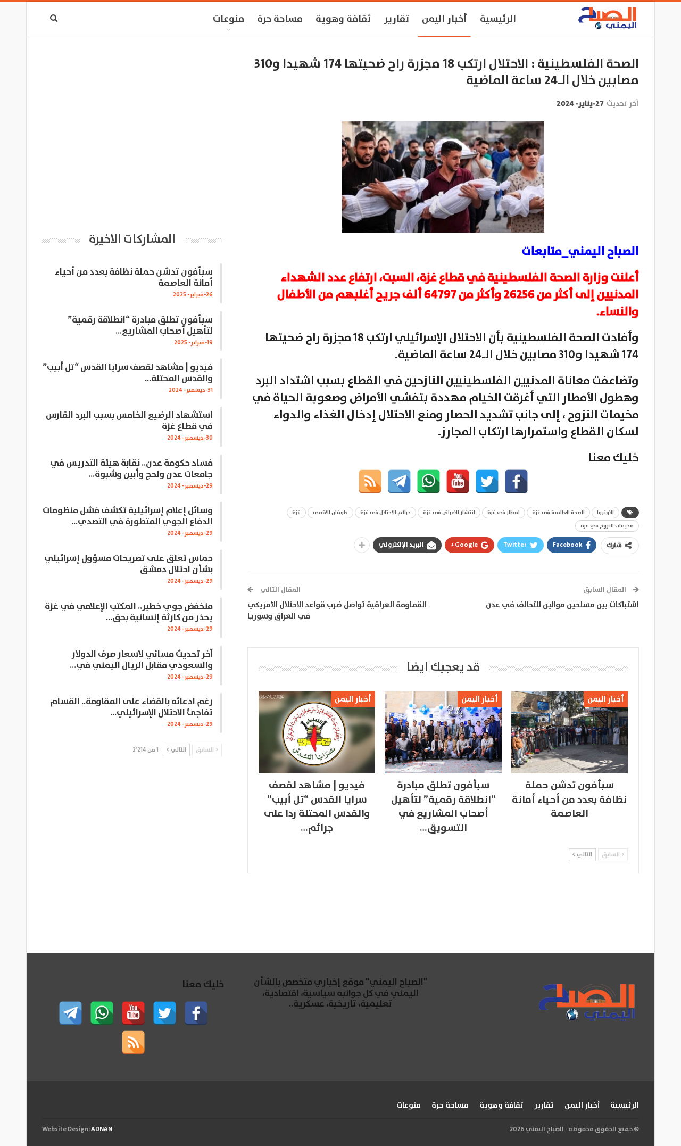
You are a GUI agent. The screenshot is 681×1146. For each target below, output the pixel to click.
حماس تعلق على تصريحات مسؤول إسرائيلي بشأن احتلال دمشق (128, 564)
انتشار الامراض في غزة (449, 512)
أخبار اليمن (444, 19)
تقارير (396, 19)
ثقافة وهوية (343, 19)
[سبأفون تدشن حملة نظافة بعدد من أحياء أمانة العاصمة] (569, 732)
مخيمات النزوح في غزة (607, 526)
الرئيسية (498, 19)
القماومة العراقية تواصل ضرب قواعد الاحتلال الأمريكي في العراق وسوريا (337, 610)
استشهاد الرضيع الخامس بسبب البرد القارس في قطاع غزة (129, 421)
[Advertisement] (132, 130)
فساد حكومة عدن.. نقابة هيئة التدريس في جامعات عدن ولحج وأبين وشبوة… (131, 469)
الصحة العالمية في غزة (558, 512)
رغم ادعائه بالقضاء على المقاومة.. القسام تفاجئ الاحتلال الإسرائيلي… (131, 707)
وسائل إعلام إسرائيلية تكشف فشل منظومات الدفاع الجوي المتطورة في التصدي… (128, 516)
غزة (296, 512)
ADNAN (101, 1129)
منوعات (228, 19)
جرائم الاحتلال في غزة (385, 512)
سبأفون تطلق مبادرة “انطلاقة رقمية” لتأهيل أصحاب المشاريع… (140, 326)
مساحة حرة (280, 19)
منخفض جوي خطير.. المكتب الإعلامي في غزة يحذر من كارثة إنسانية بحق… (129, 612)
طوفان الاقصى (330, 512)
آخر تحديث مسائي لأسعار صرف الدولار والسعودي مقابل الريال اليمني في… (141, 660)
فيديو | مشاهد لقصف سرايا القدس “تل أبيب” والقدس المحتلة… (128, 373)
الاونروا (605, 512)
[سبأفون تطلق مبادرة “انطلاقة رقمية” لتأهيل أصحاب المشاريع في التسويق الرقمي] (443, 732)
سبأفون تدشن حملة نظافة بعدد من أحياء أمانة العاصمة (134, 278)
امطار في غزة (503, 512)
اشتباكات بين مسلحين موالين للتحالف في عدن (562, 605)
